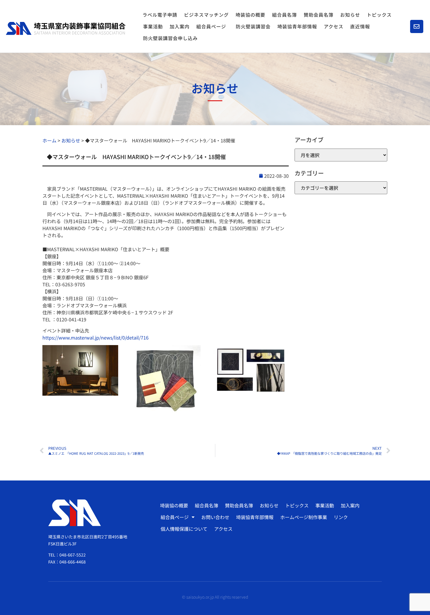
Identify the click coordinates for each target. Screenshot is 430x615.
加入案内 (180, 26)
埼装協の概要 (250, 14)
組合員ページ (211, 26)
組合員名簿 (284, 14)
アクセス (333, 26)
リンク (341, 517)
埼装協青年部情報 (297, 26)
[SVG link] (65, 28)
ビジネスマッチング (206, 14)
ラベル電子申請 (159, 14)
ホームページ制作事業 (303, 517)
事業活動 (153, 26)
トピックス (379, 14)
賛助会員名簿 (318, 14)
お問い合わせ (215, 517)
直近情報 (360, 26)
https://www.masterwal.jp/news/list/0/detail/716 (95, 337)
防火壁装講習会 (253, 26)
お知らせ (350, 14)
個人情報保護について (184, 528)
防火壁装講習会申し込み (170, 38)
